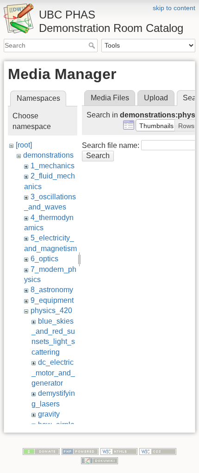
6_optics (44, 259)
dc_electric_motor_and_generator (53, 372)
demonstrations (48, 155)
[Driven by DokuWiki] (99, 460)
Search (92, 45)
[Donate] (41, 451)
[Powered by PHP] (80, 451)
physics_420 (51, 310)
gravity (49, 414)
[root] (24, 145)
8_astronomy (52, 290)
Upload (156, 98)
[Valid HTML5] (118, 451)
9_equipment (52, 300)
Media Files (110, 98)
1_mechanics (53, 166)
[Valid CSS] (157, 451)
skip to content (174, 8)
